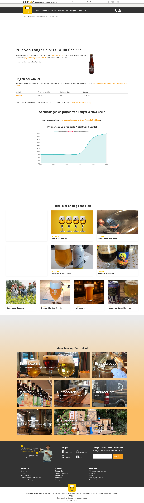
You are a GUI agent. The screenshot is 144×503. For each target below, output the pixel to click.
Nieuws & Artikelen (49, 10)
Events (80, 10)
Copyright (92, 473)
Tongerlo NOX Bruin (58, 55)
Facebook (68, 452)
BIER (25, 1)
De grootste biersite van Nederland (46, 2)
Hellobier (19, 95)
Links (91, 475)
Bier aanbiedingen (61, 473)
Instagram (83, 452)
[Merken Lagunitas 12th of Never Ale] (123, 292)
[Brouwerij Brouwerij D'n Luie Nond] (72, 257)
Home (25, 16)
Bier (37, 10)
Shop (87, 10)
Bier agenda (59, 480)
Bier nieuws (59, 475)
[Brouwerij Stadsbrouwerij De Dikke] (117, 222)
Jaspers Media (82, 498)
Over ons (24, 471)
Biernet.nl (60, 498)
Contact (74, 2)
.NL (34, 1)
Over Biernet (90, 2)
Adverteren (82, 2)
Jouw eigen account (96, 478)
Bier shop (58, 478)
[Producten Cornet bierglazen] (72, 222)
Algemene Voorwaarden (98, 471)
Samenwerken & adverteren (31, 478)
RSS (80, 457)
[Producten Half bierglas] (89, 292)
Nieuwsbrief (93, 480)
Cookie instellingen (28, 480)
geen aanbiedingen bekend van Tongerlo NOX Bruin (79, 120)
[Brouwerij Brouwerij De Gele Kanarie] (55, 292)
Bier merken (59, 471)
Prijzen (31, 16)
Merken (61, 10)
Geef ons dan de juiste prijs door (84, 102)
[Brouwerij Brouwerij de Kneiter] (117, 257)
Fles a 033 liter (53, 16)
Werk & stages (26, 475)
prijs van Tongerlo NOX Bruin (35, 57)
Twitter (67, 457)
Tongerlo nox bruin (41, 16)
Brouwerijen (71, 10)
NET (30, 1)
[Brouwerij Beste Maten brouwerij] (21, 292)
